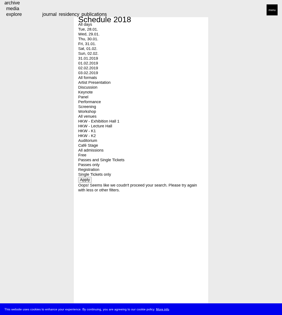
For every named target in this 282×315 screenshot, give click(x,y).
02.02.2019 (88, 68)
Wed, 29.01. (89, 34)
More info (162, 309)
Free (82, 155)
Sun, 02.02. (88, 53)
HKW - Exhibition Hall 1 (98, 121)
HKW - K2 (87, 136)
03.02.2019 (88, 73)
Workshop (87, 111)
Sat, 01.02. (87, 48)
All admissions (91, 150)
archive (12, 2)
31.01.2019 (88, 58)
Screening (87, 106)
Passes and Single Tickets (101, 160)
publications (94, 14)
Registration (88, 169)
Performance (89, 102)
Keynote (85, 92)
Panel (83, 97)
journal (49, 14)
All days (85, 24)
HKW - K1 (87, 131)
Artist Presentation (94, 82)
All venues (87, 116)
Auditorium (87, 140)
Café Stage (88, 145)
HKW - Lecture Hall (95, 126)
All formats (87, 77)
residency (69, 14)
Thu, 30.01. (88, 39)
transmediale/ (17, 10)
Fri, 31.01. (87, 44)
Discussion (87, 87)
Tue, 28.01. (88, 29)
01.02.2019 (88, 63)
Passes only (89, 165)
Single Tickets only (94, 174)
